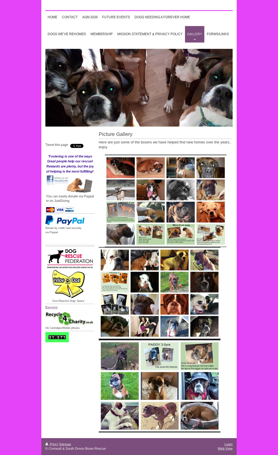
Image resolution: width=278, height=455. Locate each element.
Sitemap (65, 444)
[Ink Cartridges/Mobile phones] (70, 318)
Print (53, 444)
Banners (51, 307)
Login (228, 444)
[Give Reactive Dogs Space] (70, 284)
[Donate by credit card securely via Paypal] (64, 220)
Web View (225, 448)
